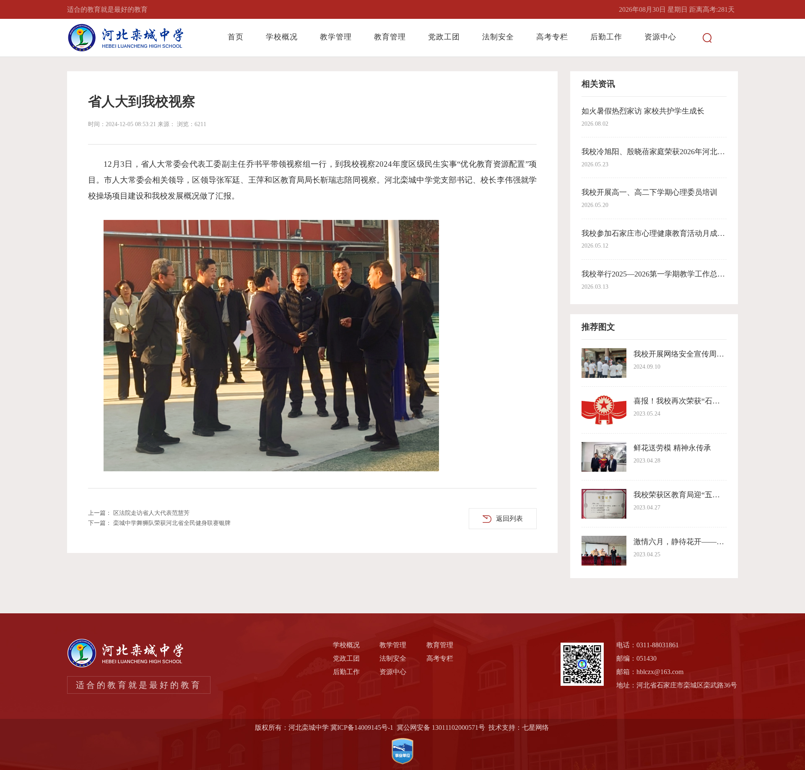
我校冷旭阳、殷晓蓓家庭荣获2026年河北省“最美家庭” (672, 151)
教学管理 (336, 37)
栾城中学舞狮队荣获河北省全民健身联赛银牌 (172, 523)
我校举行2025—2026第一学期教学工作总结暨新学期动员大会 (683, 274)
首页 (236, 37)
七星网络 (535, 727)
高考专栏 (552, 37)
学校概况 (282, 37)
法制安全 (498, 37)
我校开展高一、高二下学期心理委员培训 (649, 192)
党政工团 (444, 37)
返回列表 (509, 518)
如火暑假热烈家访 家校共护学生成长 (643, 111)
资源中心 (660, 37)
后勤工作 (606, 37)
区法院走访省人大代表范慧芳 (151, 513)
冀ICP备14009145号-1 (361, 727)
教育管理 (390, 37)
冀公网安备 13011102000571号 (441, 727)
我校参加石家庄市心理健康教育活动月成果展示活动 (668, 233)
